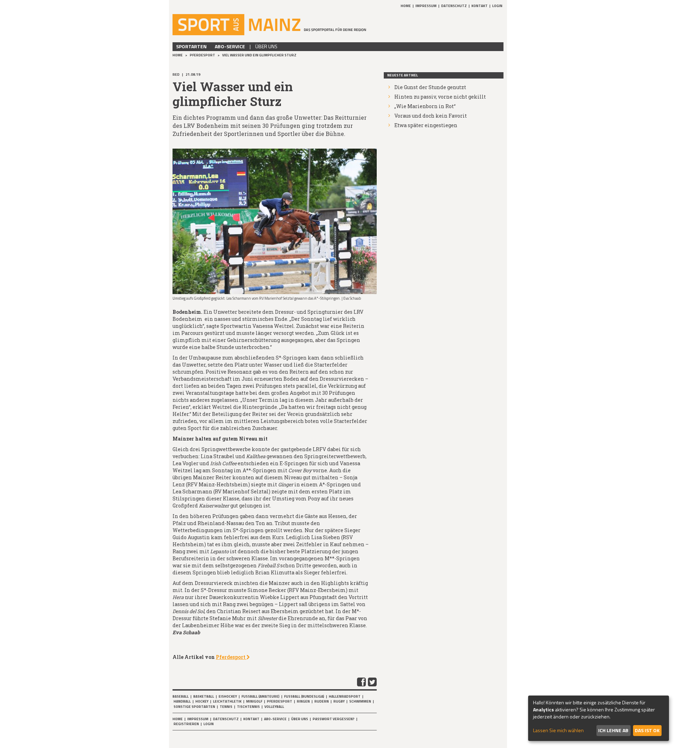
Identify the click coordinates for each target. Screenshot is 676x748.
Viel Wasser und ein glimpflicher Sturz (259, 55)
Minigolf (254, 701)
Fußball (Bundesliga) (304, 696)
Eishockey (228, 696)
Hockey (201, 701)
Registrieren (186, 724)
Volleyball (274, 706)
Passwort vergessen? (334, 719)
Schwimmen (360, 701)
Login (497, 5)
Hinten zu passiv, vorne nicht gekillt (440, 96)
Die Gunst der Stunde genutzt (430, 87)
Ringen (303, 701)
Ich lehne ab (613, 730)
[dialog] (598, 718)
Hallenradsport (345, 696)
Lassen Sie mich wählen (558, 730)
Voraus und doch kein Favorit (430, 115)
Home (406, 5)
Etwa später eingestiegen (425, 125)
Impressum (426, 5)
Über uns (266, 46)
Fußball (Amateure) (261, 696)
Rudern (321, 701)
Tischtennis (248, 706)
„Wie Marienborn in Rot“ (425, 106)
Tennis (226, 706)
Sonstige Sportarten (194, 706)
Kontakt (479, 5)
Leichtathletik (227, 701)
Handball (182, 701)
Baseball (181, 696)
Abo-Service (230, 46)
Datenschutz (454, 5)
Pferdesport (203, 55)
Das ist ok (647, 730)
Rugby (339, 701)
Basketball (203, 696)
